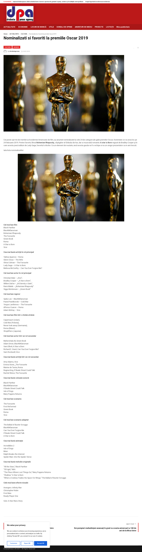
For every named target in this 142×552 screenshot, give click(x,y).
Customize (13, 543)
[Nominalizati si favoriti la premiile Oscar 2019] (64, 93)
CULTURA (24, 34)
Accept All (40, 543)
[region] (27, 535)
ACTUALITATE (14, 34)
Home (5, 34)
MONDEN (16, 47)
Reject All (27, 543)
